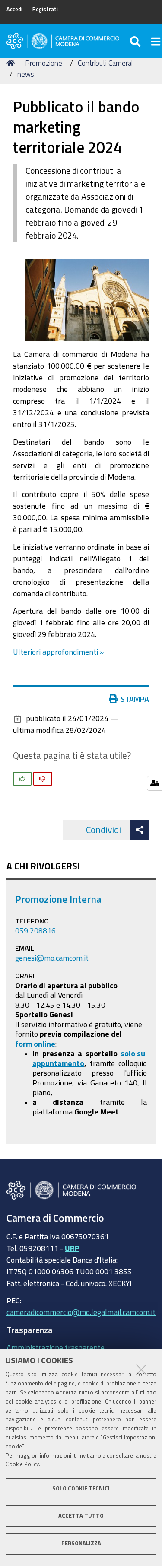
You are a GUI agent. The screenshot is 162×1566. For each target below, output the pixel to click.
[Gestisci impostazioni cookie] (154, 783)
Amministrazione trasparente (55, 1347)
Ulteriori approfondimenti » (58, 652)
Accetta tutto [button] (81, 1515)
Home (12, 63)
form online (35, 1043)
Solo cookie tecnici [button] (81, 1488)
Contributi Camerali (106, 63)
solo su (134, 1053)
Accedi (14, 9)
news (25, 74)
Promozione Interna (58, 899)
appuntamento (58, 1063)
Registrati (45, 9)
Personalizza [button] (81, 1543)
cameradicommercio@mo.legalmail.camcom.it (81, 1312)
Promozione (43, 63)
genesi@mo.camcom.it (52, 957)
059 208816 (35, 930)
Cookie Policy (22, 1464)
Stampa (135, 699)
